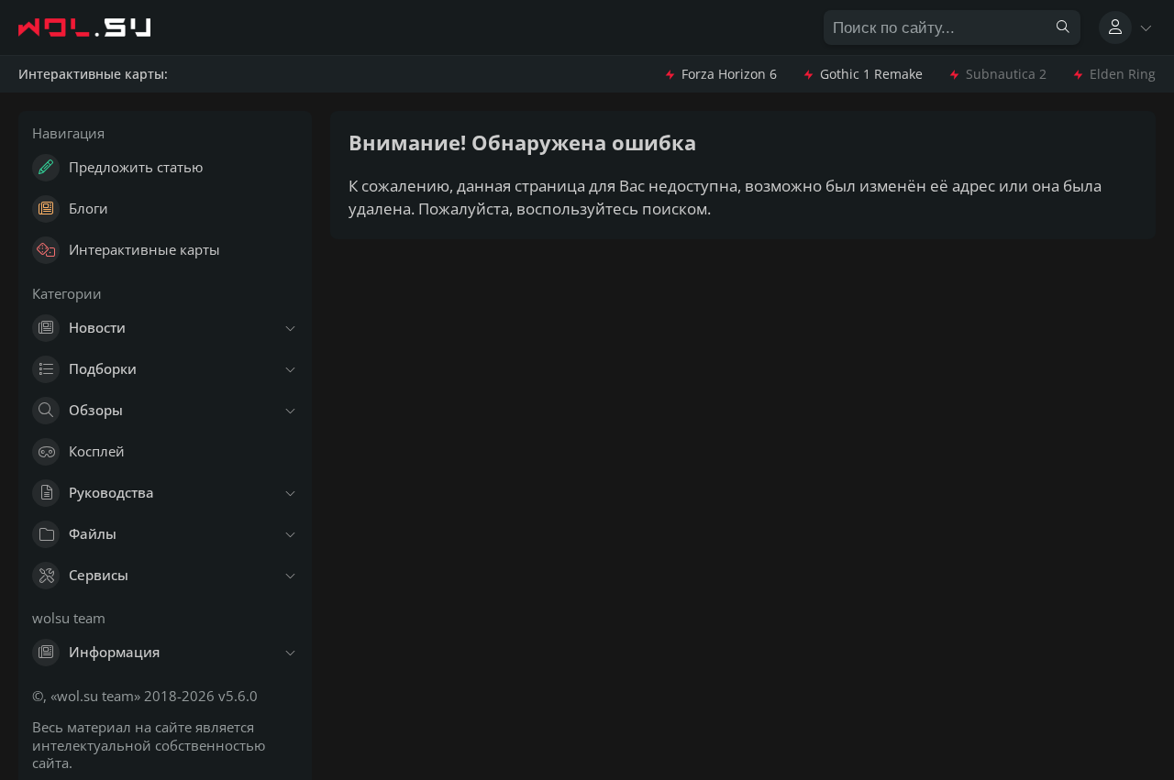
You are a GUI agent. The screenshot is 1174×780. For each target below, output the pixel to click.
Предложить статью (136, 167)
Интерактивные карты (144, 249)
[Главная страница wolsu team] (100, 27)
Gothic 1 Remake (871, 74)
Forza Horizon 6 (729, 74)
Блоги (88, 208)
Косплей (97, 451)
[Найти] (1063, 27)
